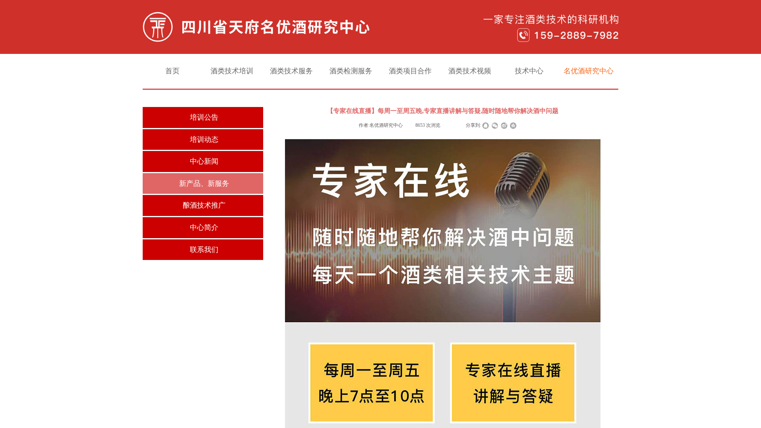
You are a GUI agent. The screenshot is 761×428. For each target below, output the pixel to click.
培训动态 (204, 139)
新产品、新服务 (204, 183)
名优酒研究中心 (589, 71)
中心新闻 (204, 161)
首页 (172, 71)
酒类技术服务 (291, 71)
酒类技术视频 (469, 71)
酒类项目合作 (410, 71)
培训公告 (204, 117)
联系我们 (204, 250)
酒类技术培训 (231, 71)
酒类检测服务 (350, 71)
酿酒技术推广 (204, 205)
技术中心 (529, 71)
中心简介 (204, 227)
